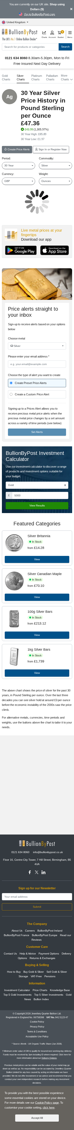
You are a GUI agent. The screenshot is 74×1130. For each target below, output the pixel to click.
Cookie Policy (37, 1021)
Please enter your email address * (28, 356)
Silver (16, 345)
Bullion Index (41, 999)
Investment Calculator (17, 990)
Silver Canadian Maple (44, 574)
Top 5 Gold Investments (17, 994)
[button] (66, 77)
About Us (17, 930)
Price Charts (40, 990)
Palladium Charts (52, 77)
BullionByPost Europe (44, 935)
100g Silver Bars (40, 612)
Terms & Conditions (37, 1031)
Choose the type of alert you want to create (34, 375)
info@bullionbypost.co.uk (48, 852)
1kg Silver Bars (39, 649)
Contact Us (10, 953)
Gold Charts (6, 77)
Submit (37, 906)
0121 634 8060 (20, 852)
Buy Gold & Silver (33, 971)
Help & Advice (28, 953)
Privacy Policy (37, 1026)
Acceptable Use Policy (37, 1036)
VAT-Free (36, 976)
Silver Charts (21, 77)
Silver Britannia (39, 536)
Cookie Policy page (47, 1102)
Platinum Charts (36, 77)
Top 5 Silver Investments (48, 994)
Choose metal (16, 338)
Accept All (37, 1117)
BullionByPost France (16, 935)
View (37, 559)
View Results (37, 505)
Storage (23, 976)
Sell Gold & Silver (56, 971)
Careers (30, 930)
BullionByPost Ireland (49, 930)
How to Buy (13, 971)
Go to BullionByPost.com (39, 14)
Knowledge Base (60, 990)
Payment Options (49, 953)
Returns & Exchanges (42, 958)
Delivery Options (49, 1058)
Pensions (49, 976)
